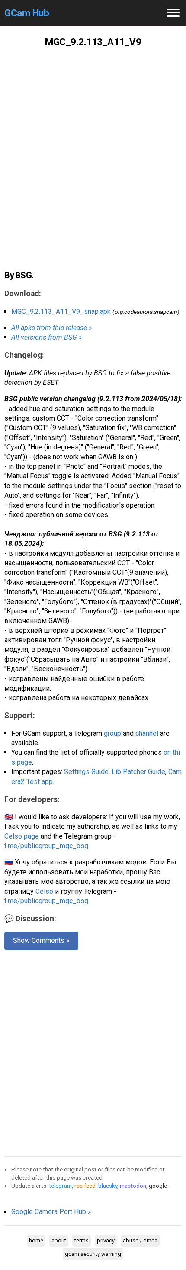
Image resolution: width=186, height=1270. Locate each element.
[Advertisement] (93, 169)
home (36, 1240)
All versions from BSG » (46, 337)
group (112, 733)
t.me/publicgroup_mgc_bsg (46, 846)
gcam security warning (93, 1254)
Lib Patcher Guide (138, 772)
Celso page (21, 836)
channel (146, 733)
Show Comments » (41, 940)
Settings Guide (86, 772)
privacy (106, 1240)
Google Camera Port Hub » (51, 1212)
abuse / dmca (140, 1240)
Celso (44, 891)
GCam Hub (26, 13)
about (58, 1240)
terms (81, 1240)
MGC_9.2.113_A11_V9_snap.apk (61, 311)
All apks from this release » (51, 328)
